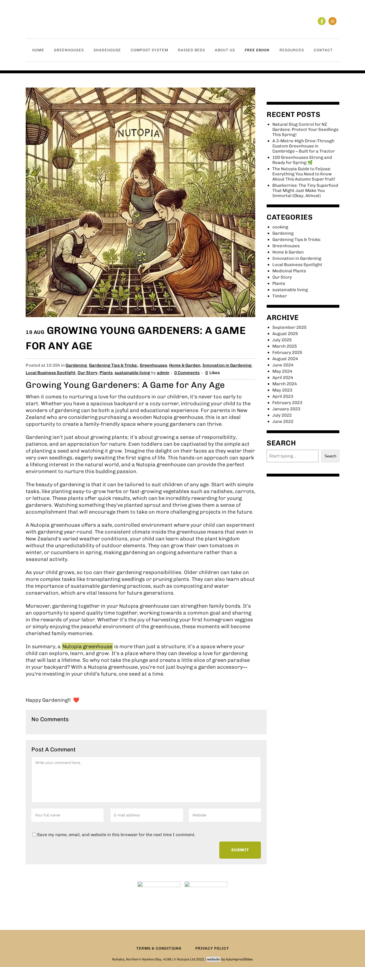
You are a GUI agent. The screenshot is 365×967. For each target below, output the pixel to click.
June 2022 (282, 421)
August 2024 (285, 358)
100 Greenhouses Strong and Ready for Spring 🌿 (302, 160)
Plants (106, 372)
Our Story (88, 372)
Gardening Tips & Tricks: (113, 365)
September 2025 (289, 327)
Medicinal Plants (289, 270)
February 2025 (287, 352)
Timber (279, 296)
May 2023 (282, 390)
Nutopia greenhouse (87, 646)
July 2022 (282, 415)
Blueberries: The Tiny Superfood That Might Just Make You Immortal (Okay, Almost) (305, 190)
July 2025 (282, 339)
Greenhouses (153, 365)
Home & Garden (184, 365)
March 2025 (284, 346)
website (213, 959)
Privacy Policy (212, 948)
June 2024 (282, 365)
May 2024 (282, 371)
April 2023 (282, 396)
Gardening (76, 365)
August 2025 (285, 333)
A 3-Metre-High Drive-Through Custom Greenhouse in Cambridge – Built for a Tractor (303, 146)
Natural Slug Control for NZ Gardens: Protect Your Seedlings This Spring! (305, 129)
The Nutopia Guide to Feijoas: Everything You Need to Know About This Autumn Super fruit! (303, 174)
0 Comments (187, 372)
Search (330, 456)
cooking (280, 227)
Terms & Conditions (158, 948)
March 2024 (284, 383)
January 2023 (286, 408)
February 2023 (287, 402)
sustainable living (132, 372)
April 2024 (282, 377)
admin (163, 372)
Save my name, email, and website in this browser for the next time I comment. (116, 834)
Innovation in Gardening (227, 365)
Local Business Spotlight (51, 372)
